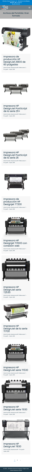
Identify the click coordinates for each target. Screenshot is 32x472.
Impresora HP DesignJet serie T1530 (15, 369)
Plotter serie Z (22, 67)
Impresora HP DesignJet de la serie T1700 (15, 328)
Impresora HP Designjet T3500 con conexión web (15, 243)
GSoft (20, 470)
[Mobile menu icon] (29, 8)
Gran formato (6, 67)
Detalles (18, 39)
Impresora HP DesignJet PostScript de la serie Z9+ (15, 108)
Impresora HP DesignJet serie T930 (15, 408)
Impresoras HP (14, 67)
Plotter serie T (22, 207)
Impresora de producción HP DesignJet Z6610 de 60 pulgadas (14, 60)
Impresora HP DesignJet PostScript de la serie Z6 (15, 155)
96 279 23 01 (17, 4)
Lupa (14, 39)
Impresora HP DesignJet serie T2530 (12, 289)
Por (5, 69)
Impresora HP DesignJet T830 (12, 445)
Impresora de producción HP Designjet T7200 (12, 201)
